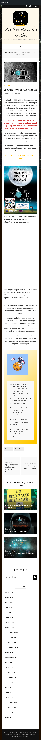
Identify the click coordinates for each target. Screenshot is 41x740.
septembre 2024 (11, 658)
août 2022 (9, 712)
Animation (8, 449)
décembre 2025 (11, 632)
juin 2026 (8, 603)
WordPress (24, 736)
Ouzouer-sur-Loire (12, 295)
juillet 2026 (9, 597)
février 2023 (9, 697)
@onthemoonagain (21, 344)
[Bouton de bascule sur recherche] (36, 6)
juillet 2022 (9, 717)
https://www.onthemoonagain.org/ (17, 222)
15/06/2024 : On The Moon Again (16, 531)
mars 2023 (9, 692)
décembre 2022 (11, 702)
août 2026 (9, 593)
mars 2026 (9, 617)
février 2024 (10, 668)
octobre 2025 (10, 642)
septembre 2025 (11, 647)
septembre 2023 (11, 677)
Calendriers (18, 449)
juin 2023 (8, 687)
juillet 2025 (9, 652)
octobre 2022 (10, 707)
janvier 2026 (9, 627)
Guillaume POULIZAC (13, 93)
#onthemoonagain (22, 311)
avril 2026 (9, 613)
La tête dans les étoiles (20, 32)
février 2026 (9, 622)
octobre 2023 (10, 672)
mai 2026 (8, 607)
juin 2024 (8, 662)
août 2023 (9, 682)
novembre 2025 (11, 637)
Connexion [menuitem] (4, 2)
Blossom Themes (29, 734)
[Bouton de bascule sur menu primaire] (20, 46)
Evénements (9, 86)
